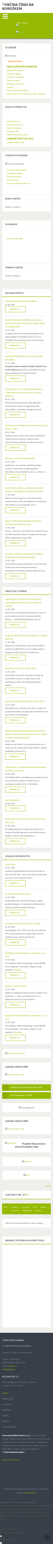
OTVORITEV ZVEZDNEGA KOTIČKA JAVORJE (23, 923)
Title (6, 1207)
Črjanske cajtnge (14, 73)
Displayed (27, 1210)
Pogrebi (10, 87)
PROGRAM (17, 1032)
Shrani (2, 1519)
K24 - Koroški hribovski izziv (18, 183)
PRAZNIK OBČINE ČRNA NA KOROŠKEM (21, 301)
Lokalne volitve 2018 (15, 142)
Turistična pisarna (14, 176)
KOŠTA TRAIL (10, 864)
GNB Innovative (30, 1492)
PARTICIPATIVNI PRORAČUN (22, 66)
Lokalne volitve (9, 1427)
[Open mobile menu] (5, 16)
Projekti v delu (13, 131)
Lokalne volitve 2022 (20, 138)
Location (26, 1207)
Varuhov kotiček (13, 80)
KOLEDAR (17, 970)
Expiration (15, 1210)
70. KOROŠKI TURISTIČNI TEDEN (18, 894)
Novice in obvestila (15, 238)
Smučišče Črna (13, 180)
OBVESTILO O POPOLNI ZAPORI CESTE (21, 668)
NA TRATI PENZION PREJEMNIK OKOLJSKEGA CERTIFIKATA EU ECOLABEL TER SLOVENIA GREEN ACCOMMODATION (25, 323)
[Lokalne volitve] (14, 1074)
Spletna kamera (15, 61)
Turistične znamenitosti (16, 170)
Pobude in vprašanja (15, 77)
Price (35, 1207)
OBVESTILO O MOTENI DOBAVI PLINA (20, 458)
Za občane (7, 1404)
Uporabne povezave (15, 84)
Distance (38, 1210)
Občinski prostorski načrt (17, 134)
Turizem (5, 1421)
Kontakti (6, 1410)
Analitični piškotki (7, 1539)
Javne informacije (14, 128)
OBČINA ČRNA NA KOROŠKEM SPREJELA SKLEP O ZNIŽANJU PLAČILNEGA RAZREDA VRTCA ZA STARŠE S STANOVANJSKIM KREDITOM (26, 734)
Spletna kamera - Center (21, 1095)
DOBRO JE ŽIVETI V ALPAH (15, 986)
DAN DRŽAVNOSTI (12, 800)
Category (15, 1207)
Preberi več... (15, 309)
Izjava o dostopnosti (10, 1459)
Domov (5, 1393)
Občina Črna (7, 1399)
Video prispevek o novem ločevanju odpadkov (26, 94)
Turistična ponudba (15, 173)
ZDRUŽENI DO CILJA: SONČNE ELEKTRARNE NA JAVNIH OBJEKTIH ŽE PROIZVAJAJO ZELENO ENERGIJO (24, 392)
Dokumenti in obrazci (15, 70)
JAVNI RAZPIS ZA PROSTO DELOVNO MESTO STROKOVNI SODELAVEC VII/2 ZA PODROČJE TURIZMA (23, 602)
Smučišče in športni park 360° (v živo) (26, 1087)
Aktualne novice (13, 121)
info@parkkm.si (8, 1369)
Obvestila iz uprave (15, 124)
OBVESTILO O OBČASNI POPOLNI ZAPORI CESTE (25, 701)
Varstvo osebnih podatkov (18, 90)
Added (44, 1207)
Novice (5, 1415)
